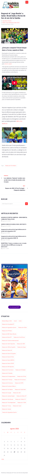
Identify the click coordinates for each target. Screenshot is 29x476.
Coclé (15, 321)
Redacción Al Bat (22, 327)
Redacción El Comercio (7, 370)
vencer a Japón (8, 64)
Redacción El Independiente (8, 376)
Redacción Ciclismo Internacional (10, 340)
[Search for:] (12, 203)
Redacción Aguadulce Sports (9, 327)
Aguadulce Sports (7, 20)
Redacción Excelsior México (9, 386)
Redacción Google (6, 392)
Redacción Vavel (17, 406)
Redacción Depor (21, 347)
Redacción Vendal (6, 409)
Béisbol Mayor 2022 (7, 321)
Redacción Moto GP (21, 396)
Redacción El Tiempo (7, 379)
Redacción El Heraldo (7, 373)
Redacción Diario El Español (9, 353)
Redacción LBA (17, 392)
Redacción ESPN (19, 383)
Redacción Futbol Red (20, 389)
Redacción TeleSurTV (20, 399)
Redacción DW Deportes (8, 366)
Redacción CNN (21, 343)
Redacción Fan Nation (10, 165)
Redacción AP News (7, 330)
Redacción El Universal (20, 379)
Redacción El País (21, 376)
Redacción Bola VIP (7, 337)
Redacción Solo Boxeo (7, 399)
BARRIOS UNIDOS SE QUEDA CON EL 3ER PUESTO (13, 224)
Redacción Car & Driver (19, 337)
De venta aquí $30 (14, 307)
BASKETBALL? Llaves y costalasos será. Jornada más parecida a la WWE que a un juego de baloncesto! (13, 245)
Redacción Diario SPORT (8, 363)
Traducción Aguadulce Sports (9, 412)
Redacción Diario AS (7, 350)
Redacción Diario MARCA (8, 360)
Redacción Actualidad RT (8, 324)
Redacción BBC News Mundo (9, 334)
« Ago (2, 459)
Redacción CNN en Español (8, 347)
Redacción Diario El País (8, 357)
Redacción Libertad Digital (8, 396)
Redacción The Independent (8, 402)
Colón (20, 321)
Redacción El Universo (7, 383)
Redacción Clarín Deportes (8, 343)
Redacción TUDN (22, 402)
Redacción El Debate (20, 370)
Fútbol (3, 22)
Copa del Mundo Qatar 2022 (12, 22)
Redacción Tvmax (6, 406)
